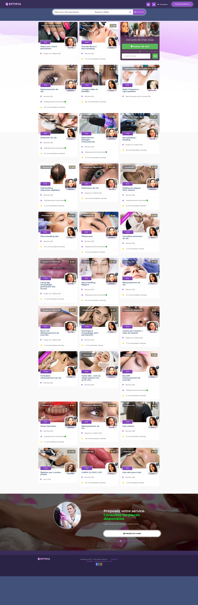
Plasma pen (87, 236)
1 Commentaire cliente (135, 249)
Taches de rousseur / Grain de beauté (132, 332)
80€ (45, 232)
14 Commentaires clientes (136, 295)
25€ (45, 422)
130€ (45, 468)
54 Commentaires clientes (54, 247)
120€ (87, 85)
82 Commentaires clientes (95, 102)
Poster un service (181, 4)
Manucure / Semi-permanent (49, 47)
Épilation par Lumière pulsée (50, 473)
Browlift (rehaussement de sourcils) (131, 378)
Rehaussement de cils (49, 90)
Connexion (164, 4)
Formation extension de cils (132, 237)
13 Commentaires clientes (95, 59)
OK (155, 56)
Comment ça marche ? (133, 541)
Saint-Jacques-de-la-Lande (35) (138, 96)
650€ (128, 232)
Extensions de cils (90, 188)
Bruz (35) (47, 479)
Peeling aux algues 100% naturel (131, 189)
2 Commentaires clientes (54, 345)
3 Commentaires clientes (136, 436)
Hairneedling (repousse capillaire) (50, 189)
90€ (127, 184)
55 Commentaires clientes (95, 300)
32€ (45, 42)
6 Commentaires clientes (136, 206)
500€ (46, 372)
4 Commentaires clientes (54, 206)
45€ (86, 184)
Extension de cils (48, 138)
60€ (127, 85)
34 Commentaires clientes (95, 158)
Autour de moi (141, 46)
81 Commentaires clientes (136, 150)
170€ (87, 468)
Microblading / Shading (129, 139)
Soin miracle (128, 426)
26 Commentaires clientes (54, 107)
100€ (87, 327)
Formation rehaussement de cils (50, 377)
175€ (127, 133)
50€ (86, 422)
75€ (86, 133)
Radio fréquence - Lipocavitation (131, 90)
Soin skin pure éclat (131, 472)
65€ (45, 133)
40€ (45, 85)
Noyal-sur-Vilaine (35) (52, 53)
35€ (45, 327)
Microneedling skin (49, 236)
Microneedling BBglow (88, 283)
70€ (45, 184)
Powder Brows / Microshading (89, 47)
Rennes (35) (89, 53)
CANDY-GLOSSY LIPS (91, 472)
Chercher (140, 12)
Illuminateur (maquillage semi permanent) (89, 333)
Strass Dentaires (48, 426)
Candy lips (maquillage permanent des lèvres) (47, 285)
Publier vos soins (133, 533)
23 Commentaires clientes (54, 153)
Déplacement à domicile (54, 102)
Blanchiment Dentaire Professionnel (88, 140)
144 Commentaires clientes (96, 198)
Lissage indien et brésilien (89, 90)
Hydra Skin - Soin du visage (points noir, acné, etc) (91, 378)
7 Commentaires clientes (54, 299)
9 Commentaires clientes (95, 252)
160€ (87, 42)
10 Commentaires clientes (95, 483)
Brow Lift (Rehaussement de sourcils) (49, 333)
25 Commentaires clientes (95, 438)
